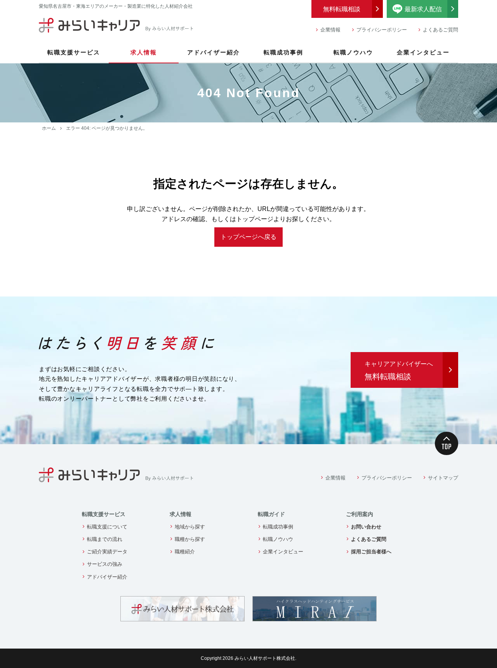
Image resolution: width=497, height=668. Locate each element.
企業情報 (330, 30)
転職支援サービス (73, 52)
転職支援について (107, 527)
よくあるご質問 (440, 30)
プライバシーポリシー (381, 30)
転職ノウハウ (353, 52)
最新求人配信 (431, 8)
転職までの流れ (104, 539)
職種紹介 (185, 552)
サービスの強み (104, 564)
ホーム (49, 128)
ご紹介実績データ (107, 552)
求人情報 (143, 52)
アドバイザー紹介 (213, 52)
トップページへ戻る (248, 237)
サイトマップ (443, 478)
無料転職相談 (341, 9)
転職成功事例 (283, 52)
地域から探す (190, 527)
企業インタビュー (423, 52)
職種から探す (190, 539)
